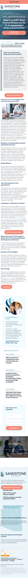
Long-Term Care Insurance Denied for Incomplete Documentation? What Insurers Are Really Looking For (13, 377)
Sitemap (12, 560)
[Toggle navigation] (25, 7)
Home (2, 42)
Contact (19, 559)
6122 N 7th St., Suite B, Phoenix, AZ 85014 (9, 493)
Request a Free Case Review (12, 487)
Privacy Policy (4, 560)
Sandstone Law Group (8, 278)
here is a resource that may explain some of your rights (13, 218)
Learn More (6, 287)
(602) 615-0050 (7, 490)
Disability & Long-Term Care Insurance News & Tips (11, 42)
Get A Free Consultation (14, 95)
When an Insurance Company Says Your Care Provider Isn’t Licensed (12, 360)
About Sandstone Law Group (8, 558)
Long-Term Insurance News (8, 559)
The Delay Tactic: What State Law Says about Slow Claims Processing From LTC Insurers (13, 394)
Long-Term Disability (14, 33)
